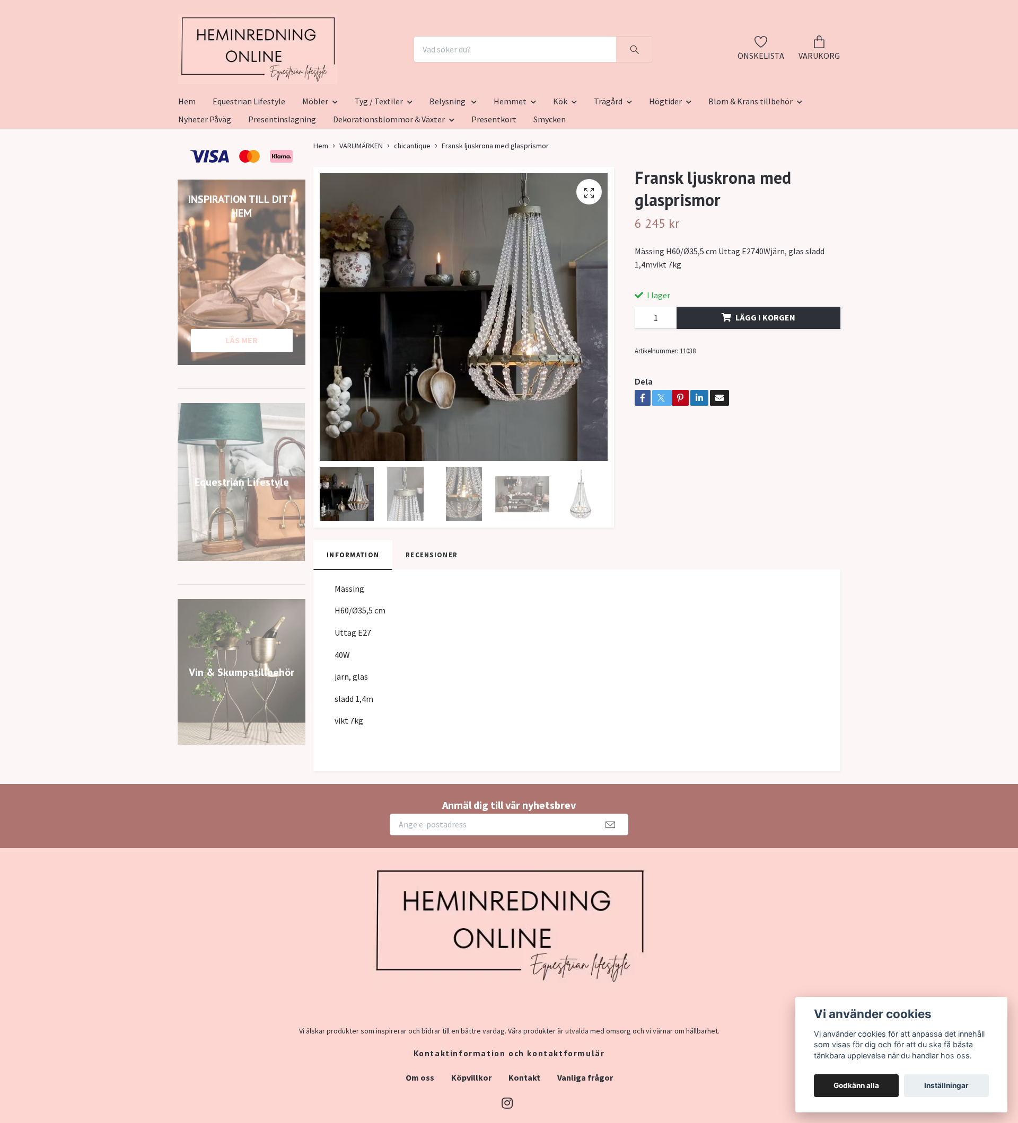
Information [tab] (353, 606)
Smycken (549, 171)
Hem (187, 153)
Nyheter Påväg (204, 171)
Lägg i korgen (765, 369)
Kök (560, 153)
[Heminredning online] (316, 75)
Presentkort (493, 171)
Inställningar (946, 1085)
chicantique (412, 197)
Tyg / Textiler (379, 153)
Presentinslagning (282, 171)
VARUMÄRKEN (361, 197)
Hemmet (510, 153)
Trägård (608, 153)
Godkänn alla (856, 1085)
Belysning (448, 153)
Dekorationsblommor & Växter (389, 171)
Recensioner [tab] (432, 606)
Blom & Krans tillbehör (750, 153)
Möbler (315, 153)
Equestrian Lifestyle (249, 153)
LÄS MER (241, 392)
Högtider (665, 153)
